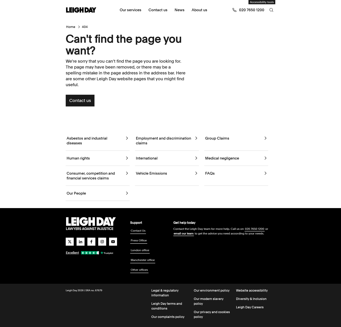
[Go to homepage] (91, 223)
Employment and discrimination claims (163, 140)
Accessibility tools (262, 2)
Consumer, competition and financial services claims (91, 175)
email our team (184, 233)
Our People (76, 193)
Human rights (78, 158)
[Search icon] (271, 10)
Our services (130, 10)
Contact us (157, 10)
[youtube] (113, 242)
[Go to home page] (81, 10)
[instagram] (102, 242)
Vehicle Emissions (151, 173)
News (180, 10)
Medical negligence (222, 158)
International (147, 158)
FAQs (210, 173)
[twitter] (70, 242)
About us (199, 10)
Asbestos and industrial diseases (87, 140)
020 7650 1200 (254, 229)
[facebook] (91, 242)
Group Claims (217, 138)
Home (70, 27)
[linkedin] (81, 242)
